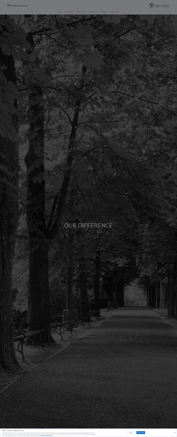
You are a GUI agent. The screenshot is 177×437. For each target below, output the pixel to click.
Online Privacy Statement (46, 435)
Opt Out (131, 432)
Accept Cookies (140, 432)
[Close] (174, 432)
